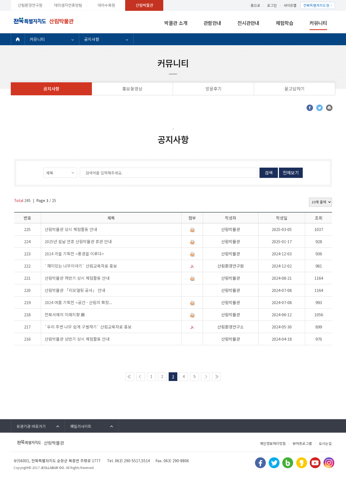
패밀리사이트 (80, 426)
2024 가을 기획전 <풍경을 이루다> (74, 253)
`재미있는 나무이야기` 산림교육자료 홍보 (81, 266)
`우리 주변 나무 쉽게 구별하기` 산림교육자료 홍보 (88, 327)
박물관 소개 (176, 22)
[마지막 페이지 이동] (216, 376)
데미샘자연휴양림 (68, 5)
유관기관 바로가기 (31, 426)
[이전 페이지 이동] (140, 376)
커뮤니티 (318, 22)
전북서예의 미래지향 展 (65, 314)
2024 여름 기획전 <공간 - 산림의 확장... (78, 302)
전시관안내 (248, 22)
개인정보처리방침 (273, 443)
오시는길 (325, 443)
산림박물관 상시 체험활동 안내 (71, 229)
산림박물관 (144, 5)
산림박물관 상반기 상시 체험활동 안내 (77, 339)
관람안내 (212, 22)
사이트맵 (290, 5)
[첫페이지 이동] (129, 376)
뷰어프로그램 (302, 443)
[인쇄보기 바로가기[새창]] (329, 108)
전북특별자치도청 (316, 5)
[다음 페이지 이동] (205, 376)
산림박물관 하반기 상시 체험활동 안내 (77, 278)
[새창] (310, 108)
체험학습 (284, 22)
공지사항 (91, 39)
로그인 (272, 5)
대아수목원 (106, 5)
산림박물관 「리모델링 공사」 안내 (75, 290)
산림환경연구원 (30, 5)
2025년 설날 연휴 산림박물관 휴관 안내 (78, 241)
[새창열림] (260, 462)
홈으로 (255, 5)
